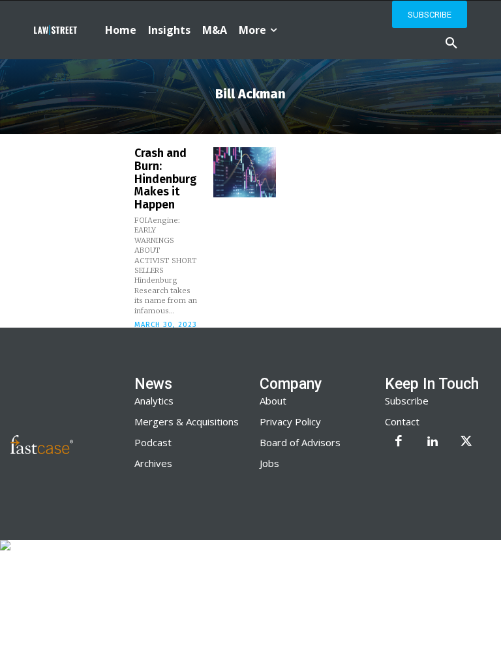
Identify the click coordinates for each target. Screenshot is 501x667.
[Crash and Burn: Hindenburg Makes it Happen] (244, 172)
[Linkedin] (432, 442)
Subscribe (407, 400)
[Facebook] (398, 442)
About (273, 400)
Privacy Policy (290, 421)
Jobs (269, 463)
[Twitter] (466, 442)
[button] (451, 43)
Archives (153, 463)
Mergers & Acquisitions (186, 421)
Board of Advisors (300, 442)
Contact (402, 421)
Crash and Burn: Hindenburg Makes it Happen (165, 179)
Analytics (154, 400)
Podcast (153, 442)
